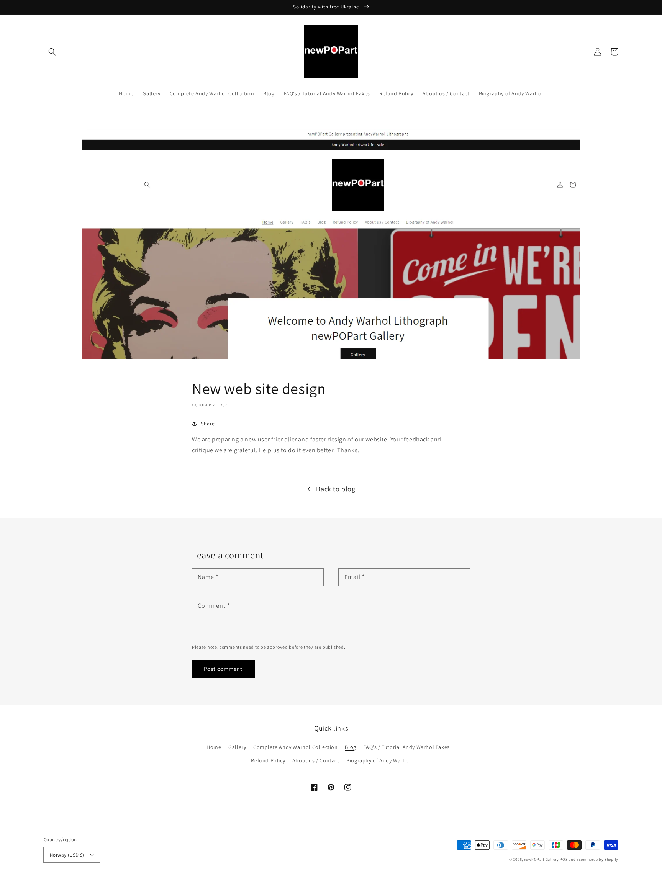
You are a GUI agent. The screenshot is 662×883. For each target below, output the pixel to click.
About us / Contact (315, 760)
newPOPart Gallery (541, 859)
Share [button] (208, 423)
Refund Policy (268, 760)
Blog (350, 747)
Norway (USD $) (67, 855)
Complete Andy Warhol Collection (295, 747)
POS (563, 859)
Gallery (237, 747)
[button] (52, 51)
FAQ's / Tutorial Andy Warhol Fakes (406, 747)
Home (213, 747)
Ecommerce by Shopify (597, 859)
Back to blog (335, 488)
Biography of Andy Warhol (378, 760)
